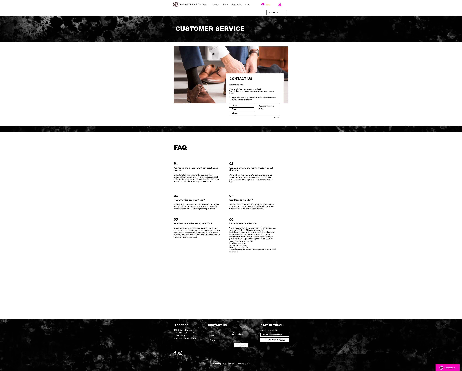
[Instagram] (180, 353)
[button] (279, 4)
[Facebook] (175, 353)
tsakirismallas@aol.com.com (263, 98)
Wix (248, 364)
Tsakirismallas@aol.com (185, 338)
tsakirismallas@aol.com (239, 232)
